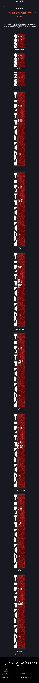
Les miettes (19, 168)
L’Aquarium (19, 409)
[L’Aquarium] (19, 370)
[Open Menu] (2, 2)
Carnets (22, 674)
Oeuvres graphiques (7, 677)
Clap (19, 570)
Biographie (23, 673)
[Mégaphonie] (19, 60)
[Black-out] (19, 209)
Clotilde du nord (19, 49)
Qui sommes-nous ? (7, 673)
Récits (3, 674)
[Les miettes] (19, 129)
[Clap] (19, 531)
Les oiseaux (19, 651)
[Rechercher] (37, 2)
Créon (19, 87)
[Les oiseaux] (19, 612)
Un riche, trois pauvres (19, 490)
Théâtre (4, 676)
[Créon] (19, 79)
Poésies (22, 676)
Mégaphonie (19, 68)
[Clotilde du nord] (19, 41)
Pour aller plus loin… (26, 677)
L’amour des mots (19, 329)
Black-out (19, 248)
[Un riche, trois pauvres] (19, 451)
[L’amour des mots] (19, 290)
